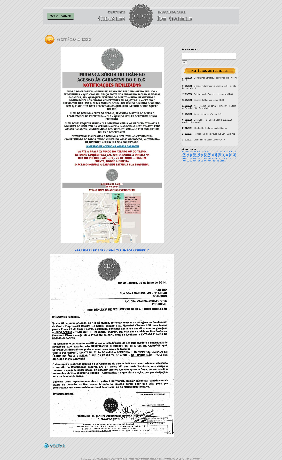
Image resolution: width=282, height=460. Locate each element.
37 (232, 154)
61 (188, 158)
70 (213, 158)
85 (199, 161)
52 (219, 156)
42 (191, 156)
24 (196, 154)
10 (213, 152)
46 (202, 156)
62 (191, 158)
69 (210, 158)
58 (235, 156)
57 (232, 156)
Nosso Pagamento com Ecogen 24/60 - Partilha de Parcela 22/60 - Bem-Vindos (209, 107)
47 (205, 156)
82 (191, 161)
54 (224, 156)
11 (215, 152)
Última (223, 161)
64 (196, 158)
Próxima (215, 161)
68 (207, 158)
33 (221, 154)
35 (227, 154)
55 (227, 156)
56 (230, 156)
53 (221, 156)
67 (205, 158)
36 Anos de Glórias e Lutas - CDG (209, 100)
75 (227, 158)
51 (216, 156)
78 (235, 158)
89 (210, 161)
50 (213, 156)
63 (194, 158)
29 (210, 154)
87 (205, 161)
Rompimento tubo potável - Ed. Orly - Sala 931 (214, 134)
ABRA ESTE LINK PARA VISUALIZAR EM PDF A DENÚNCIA (112, 250)
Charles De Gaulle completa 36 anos (210, 128)
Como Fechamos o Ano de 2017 (208, 114)
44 (196, 156)
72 (219, 158)
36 (230, 154)
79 (182, 161)
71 (216, 158)
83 (194, 161)
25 (199, 154)
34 (224, 154)
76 (230, 158)
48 (207, 156)
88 (207, 161)
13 (221, 152)
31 (216, 154)
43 (194, 156)
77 (232, 158)
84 (196, 161)
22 (191, 154)
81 (188, 161)
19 (182, 154)
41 (188, 156)
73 (221, 158)
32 (219, 154)
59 (182, 158)
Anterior (192, 152)
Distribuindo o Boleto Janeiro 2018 (209, 140)
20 (185, 154)
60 (185, 158)
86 (202, 161)
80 (185, 161)
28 (207, 154)
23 (194, 154)
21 (188, 154)
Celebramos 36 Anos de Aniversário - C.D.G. (213, 94)
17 (232, 152)
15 (226, 152)
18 (235, 152)
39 (182, 156)
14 (224, 152)
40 (185, 156)
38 (235, 154)
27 (205, 154)
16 (229, 152)
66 (202, 158)
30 (213, 154)
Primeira (185, 152)
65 (199, 158)
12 (218, 152)
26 (202, 154)
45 (199, 156)
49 (210, 156)
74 (224, 158)
